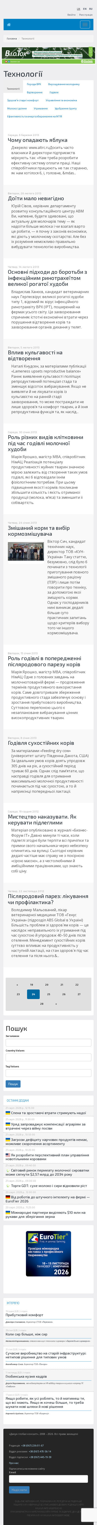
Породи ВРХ (34, 84)
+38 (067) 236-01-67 (32, 1445)
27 (79, 994)
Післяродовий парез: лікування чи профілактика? (48, 899)
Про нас (14, 1462)
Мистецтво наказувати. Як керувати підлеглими (42, 819)
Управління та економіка (61, 100)
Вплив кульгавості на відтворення (35, 355)
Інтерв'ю (23, 1311)
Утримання (41, 108)
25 (48, 994)
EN (84, 8)
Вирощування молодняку (64, 84)
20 (46, 984)
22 (77, 984)
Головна (12, 38)
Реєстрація (85, 14)
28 (41, 1003)
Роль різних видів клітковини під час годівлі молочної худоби (45, 443)
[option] (48, 1253)
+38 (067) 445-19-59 (40, 1457)
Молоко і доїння (17, 108)
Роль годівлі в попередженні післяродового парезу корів (44, 661)
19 (31, 984)
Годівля (54, 92)
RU (90, 8)
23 (18, 994)
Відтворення (34, 92)
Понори (42, 1364)
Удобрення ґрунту (66, 108)
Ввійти (71, 14)
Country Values (15, 1050)
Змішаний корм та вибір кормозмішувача (39, 530)
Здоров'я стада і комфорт (23, 100)
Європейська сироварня (78, 1341)
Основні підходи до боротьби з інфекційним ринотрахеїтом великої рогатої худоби (47, 277)
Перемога (47, 1321)
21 (61, 984)
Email (12, 1472)
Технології (13, 88)
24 (33, 994)
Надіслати (19, 1490)
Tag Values (12, 1066)
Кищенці (44, 1413)
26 (63, 994)
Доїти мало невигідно (36, 198)
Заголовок (12, 1035)
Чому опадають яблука (37, 139)
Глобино (10, 1386)
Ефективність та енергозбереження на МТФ (34, 116)
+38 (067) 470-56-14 (40, 1451)
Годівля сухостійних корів (41, 742)
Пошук (13, 1084)
